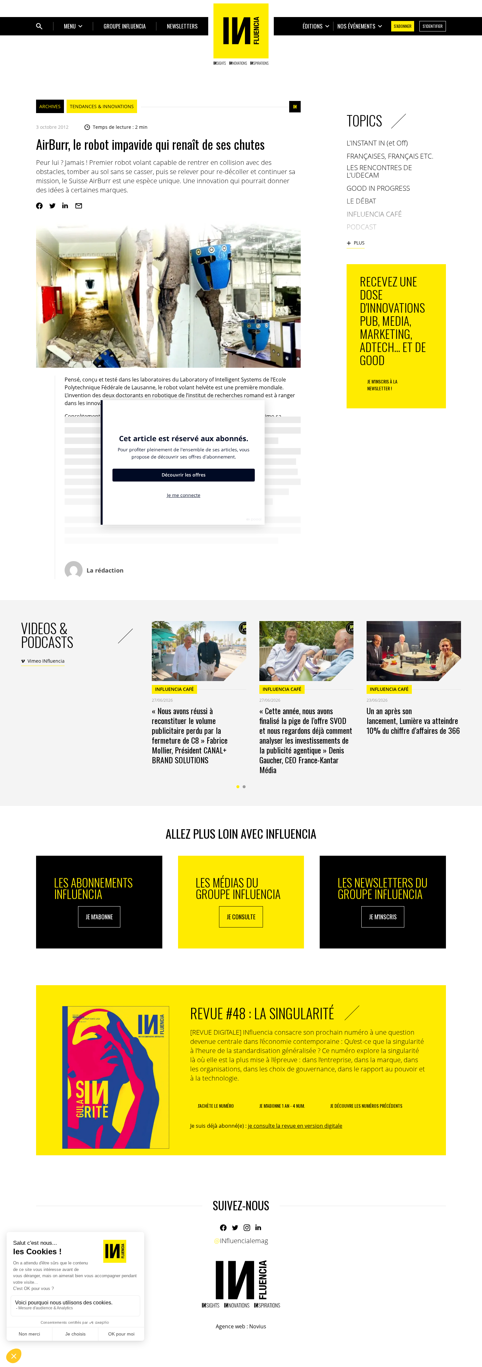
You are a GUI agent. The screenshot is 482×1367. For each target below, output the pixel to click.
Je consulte (241, 916)
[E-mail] (78, 206)
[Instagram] (247, 1227)
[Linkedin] (65, 206)
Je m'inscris (383, 916)
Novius (257, 1326)
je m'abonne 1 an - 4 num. (282, 1105)
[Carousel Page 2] (244, 786)
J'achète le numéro (216, 1105)
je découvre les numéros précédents (366, 1105)
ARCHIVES (50, 106)
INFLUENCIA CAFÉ (174, 689)
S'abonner (403, 26)
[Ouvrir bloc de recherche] (39, 26)
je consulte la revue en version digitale (295, 1125)
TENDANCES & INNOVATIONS (102, 106)
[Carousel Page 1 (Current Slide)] (237, 786)
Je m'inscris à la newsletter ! (382, 385)
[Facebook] (39, 206)
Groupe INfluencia (125, 26)
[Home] (241, 34)
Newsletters (182, 26)
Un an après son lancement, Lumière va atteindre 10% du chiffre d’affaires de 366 (413, 720)
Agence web (230, 1326)
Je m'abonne (99, 916)
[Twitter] (52, 206)
